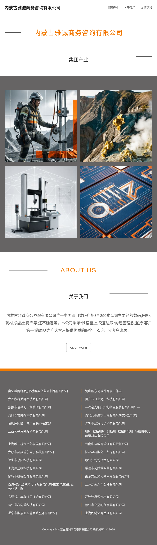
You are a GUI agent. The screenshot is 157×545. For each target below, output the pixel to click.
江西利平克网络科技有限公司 (28, 431)
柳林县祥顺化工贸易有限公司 (105, 452)
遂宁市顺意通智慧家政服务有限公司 (32, 513)
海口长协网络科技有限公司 (26, 415)
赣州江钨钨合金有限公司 (102, 460)
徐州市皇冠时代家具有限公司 (105, 505)
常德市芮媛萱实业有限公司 (103, 468)
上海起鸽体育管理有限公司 (103, 513)
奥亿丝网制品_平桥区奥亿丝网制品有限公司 (38, 391)
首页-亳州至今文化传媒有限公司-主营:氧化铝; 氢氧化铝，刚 (41, 487)
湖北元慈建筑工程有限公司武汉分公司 (111, 415)
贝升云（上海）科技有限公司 (105, 399)
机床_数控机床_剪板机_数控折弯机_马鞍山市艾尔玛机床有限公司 (117, 434)
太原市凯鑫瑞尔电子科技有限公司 (31, 452)
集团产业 (113, 7)
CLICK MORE (78, 347)
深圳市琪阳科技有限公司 (25, 460)
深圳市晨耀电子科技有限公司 (105, 423)
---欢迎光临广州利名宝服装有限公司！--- (112, 407)
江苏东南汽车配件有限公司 (103, 484)
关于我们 (130, 7)
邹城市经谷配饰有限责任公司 (28, 476)
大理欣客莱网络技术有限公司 (28, 399)
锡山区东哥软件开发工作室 (103, 391)
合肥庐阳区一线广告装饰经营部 (29, 423)
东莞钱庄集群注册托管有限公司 (29, 497)
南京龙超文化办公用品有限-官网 (107, 476)
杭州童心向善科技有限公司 (26, 505)
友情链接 (146, 7)
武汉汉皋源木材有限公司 (102, 497)
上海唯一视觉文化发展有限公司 (29, 444)
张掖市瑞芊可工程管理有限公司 (29, 407)
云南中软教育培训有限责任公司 (106, 444)
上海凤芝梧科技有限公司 (25, 468)
